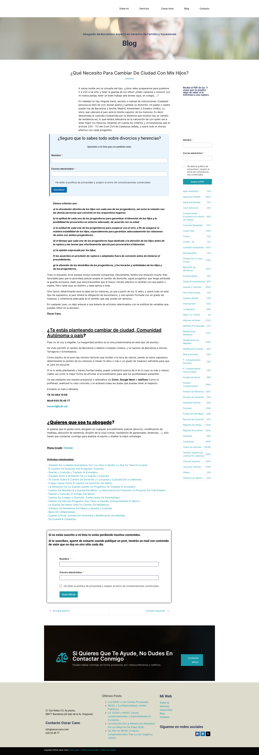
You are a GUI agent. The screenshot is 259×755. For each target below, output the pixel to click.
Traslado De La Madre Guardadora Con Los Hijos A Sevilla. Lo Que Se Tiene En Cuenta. (98, 465)
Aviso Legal (74, 750)
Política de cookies (108, 750)
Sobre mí (164, 702)
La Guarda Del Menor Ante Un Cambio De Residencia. (78, 504)
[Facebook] (197, 734)
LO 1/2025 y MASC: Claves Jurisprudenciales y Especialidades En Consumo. (129, 716)
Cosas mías (167, 8)
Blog (186, 8)
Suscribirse (59, 189)
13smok (68, 447)
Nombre (57, 155)
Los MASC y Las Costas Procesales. (128, 701)
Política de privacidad (89, 750)
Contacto (204, 8)
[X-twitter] (208, 734)
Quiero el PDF (197, 181)
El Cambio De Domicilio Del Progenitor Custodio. (76, 468)
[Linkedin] (203, 734)
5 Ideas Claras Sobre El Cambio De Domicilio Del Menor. (80, 483)
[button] (145, 8)
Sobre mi (124, 8)
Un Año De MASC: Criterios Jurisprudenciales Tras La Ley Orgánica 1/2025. (130, 734)
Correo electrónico (63, 168)
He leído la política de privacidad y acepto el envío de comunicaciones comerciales (102, 182)
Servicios (144, 8)
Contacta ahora (193, 660)
